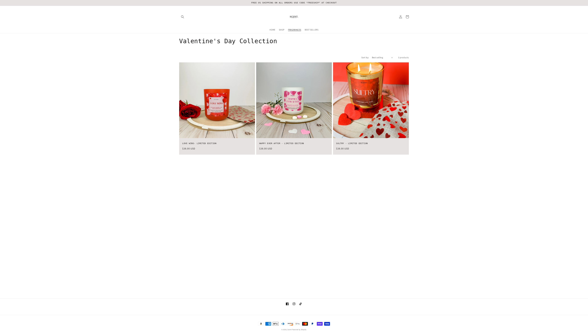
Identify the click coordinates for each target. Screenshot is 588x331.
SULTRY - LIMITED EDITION (352, 143)
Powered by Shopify (299, 330)
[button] (182, 16)
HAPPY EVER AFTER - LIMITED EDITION (281, 143)
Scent (289, 330)
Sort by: (365, 57)
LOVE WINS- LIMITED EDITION (199, 143)
